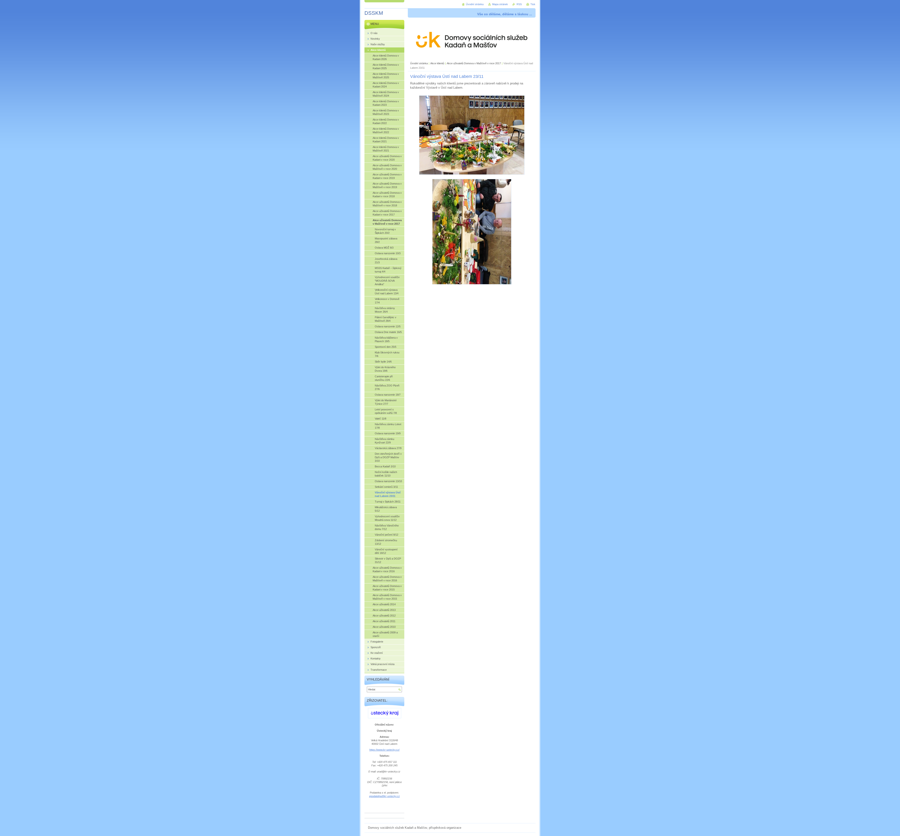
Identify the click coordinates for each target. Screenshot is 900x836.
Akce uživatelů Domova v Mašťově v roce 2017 (474, 63)
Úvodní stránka (419, 63)
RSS (519, 4)
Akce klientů (437, 63)
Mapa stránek (500, 4)
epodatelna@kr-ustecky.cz (384, 796)
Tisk (532, 4)
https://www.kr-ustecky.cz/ (384, 749)
